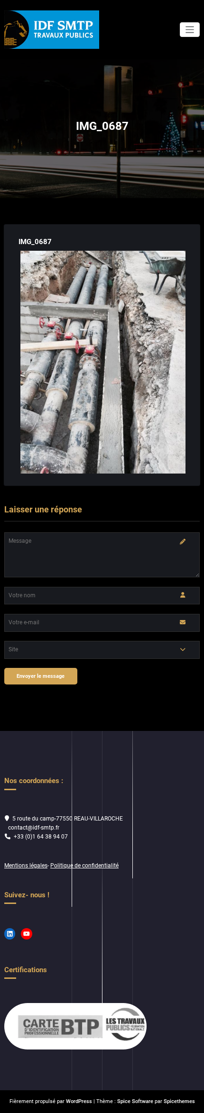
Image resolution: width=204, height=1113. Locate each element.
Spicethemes (179, 1101)
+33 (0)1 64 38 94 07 (41, 836)
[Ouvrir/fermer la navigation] (190, 29)
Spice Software (135, 1101)
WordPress (79, 1101)
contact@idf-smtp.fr (33, 827)
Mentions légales (25, 865)
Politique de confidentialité (84, 865)
